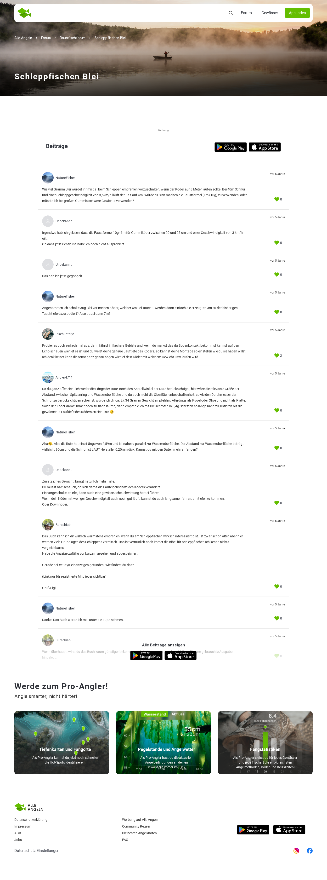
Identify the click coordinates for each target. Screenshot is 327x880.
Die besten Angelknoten (139, 833)
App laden (297, 13)
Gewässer (269, 13)
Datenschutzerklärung (30, 820)
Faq (125, 840)
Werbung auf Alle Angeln (140, 820)
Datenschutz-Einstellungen (36, 850)
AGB (17, 833)
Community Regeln (136, 826)
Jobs (18, 840)
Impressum (22, 826)
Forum (246, 13)
